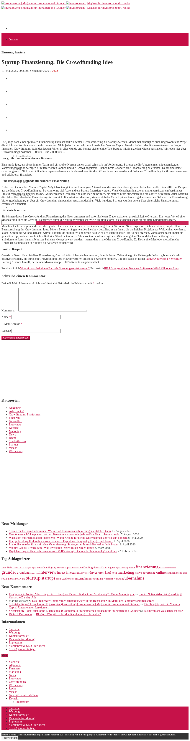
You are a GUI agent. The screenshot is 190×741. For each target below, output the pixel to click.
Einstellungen (10, 737)
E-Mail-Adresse (11, 323)
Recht (12, 437)
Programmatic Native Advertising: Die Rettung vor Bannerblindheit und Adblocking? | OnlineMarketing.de (72, 594)
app (34, 567)
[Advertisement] (76, 20)
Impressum (15, 642)
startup (33, 578)
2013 (3, 567)
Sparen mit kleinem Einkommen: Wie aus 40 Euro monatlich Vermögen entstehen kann (60, 531)
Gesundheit (15, 421)
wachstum (97, 578)
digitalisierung (122, 568)
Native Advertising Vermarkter (164, 258)
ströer (58, 578)
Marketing (15, 431)
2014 (10, 567)
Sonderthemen (17, 441)
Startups (20, 52)
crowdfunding (84, 567)
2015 (16, 567)
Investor (85, 573)
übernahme (135, 578)
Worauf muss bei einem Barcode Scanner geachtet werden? (55, 268)
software (20, 578)
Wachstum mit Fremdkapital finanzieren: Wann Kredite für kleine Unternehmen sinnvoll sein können (68, 537)
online (161, 572)
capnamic (70, 567)
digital (111, 567)
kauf (108, 572)
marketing (126, 572)
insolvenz (34, 573)
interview (47, 572)
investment (73, 572)
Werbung (14, 632)
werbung (119, 578)
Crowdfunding (23, 156)
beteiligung (49, 567)
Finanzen (7, 52)
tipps (71, 578)
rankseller (172, 572)
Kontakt (13, 698)
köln (114, 572)
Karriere (14, 427)
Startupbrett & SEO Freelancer (27, 645)
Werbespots (15, 451)
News (11, 78)
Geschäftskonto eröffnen (21, 208)
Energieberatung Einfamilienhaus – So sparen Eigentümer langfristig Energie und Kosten (61, 541)
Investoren (97, 572)
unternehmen (83, 578)
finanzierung (147, 567)
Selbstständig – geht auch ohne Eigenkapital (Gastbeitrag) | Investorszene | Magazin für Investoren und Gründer (74, 604)
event (132, 567)
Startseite (13, 39)
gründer (8, 572)
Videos (13, 447)
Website (6, 330)
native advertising (145, 572)
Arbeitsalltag (16, 411)
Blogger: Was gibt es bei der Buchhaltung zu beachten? (68, 614)
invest (61, 572)
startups (48, 577)
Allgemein (15, 407)
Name (6, 316)
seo (180, 572)
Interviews (15, 424)
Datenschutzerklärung (22, 639)
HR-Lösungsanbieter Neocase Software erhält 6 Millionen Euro (141, 268)
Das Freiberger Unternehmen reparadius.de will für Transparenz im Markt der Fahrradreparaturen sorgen (93, 600)
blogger (60, 567)
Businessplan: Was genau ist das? (163, 610)
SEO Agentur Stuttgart (22, 649)
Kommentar (9, 310)
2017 (21, 568)
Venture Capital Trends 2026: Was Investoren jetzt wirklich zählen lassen (51, 547)
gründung (23, 572)
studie (65, 578)
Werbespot (108, 578)
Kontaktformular (18, 635)
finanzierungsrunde (167, 568)
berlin (40, 567)
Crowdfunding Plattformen (24, 414)
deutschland (100, 567)
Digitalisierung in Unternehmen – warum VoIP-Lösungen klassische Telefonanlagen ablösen (63, 551)
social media (7, 578)
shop (185, 573)
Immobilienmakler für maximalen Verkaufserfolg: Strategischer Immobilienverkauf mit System (64, 544)
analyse (27, 567)
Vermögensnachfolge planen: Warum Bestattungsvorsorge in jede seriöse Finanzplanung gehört (64, 534)
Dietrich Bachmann (20, 614)
